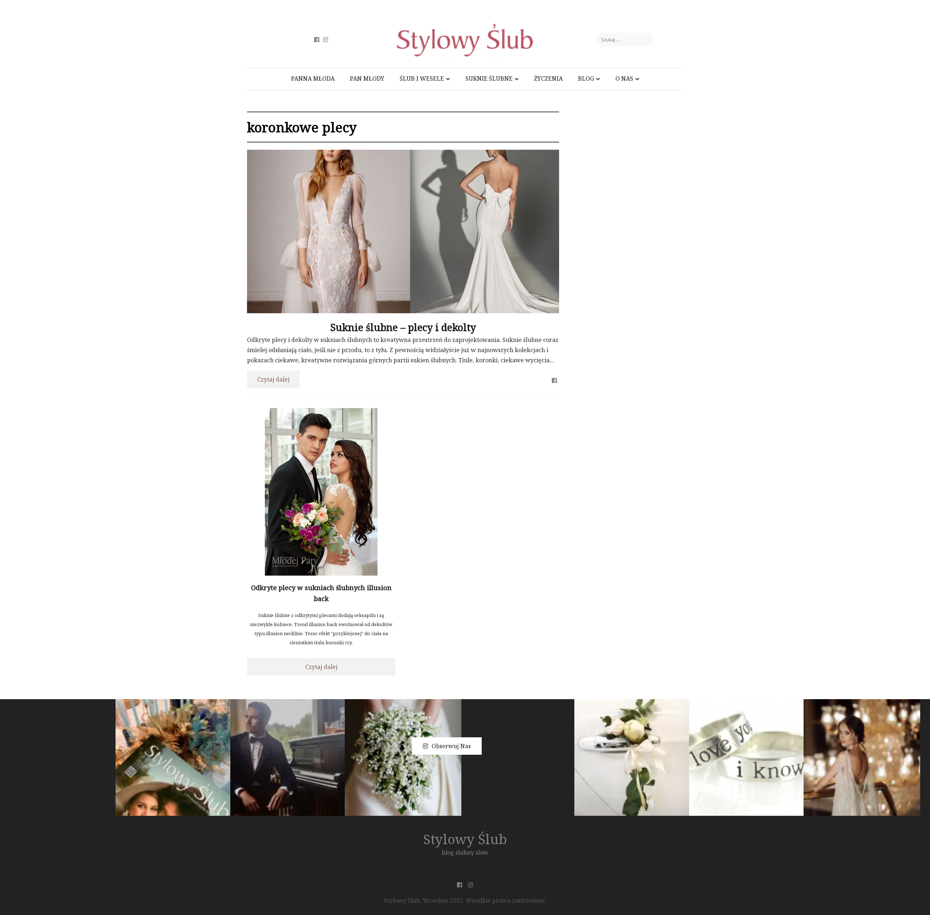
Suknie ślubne (489, 78)
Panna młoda (313, 78)
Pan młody (367, 78)
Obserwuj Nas (451, 746)
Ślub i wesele (422, 78)
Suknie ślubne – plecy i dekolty (403, 327)
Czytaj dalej (273, 379)
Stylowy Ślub (465, 839)
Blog (586, 78)
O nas (624, 78)
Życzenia (548, 78)
